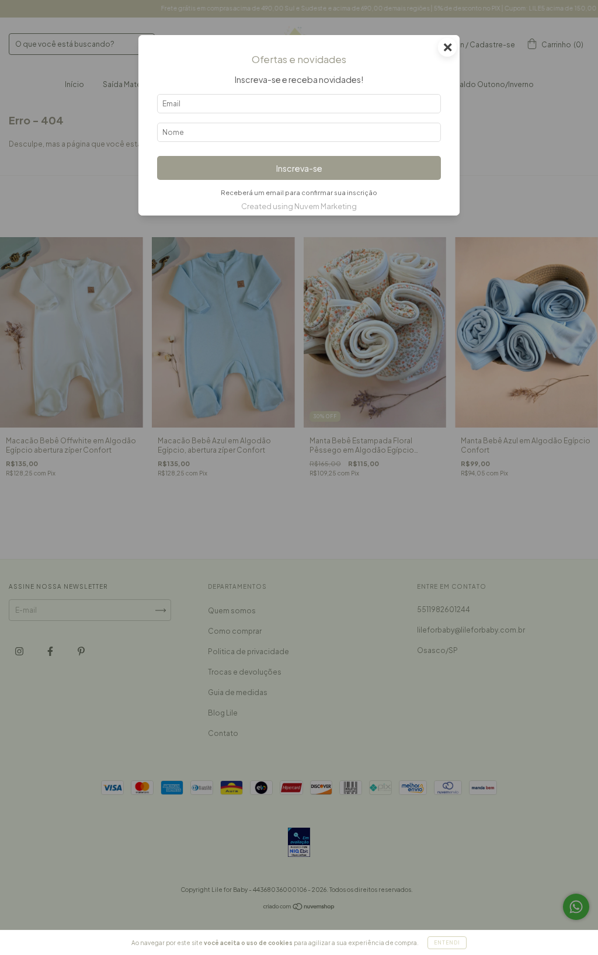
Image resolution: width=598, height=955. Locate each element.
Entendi (447, 943)
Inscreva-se (299, 168)
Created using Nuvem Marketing (299, 206)
